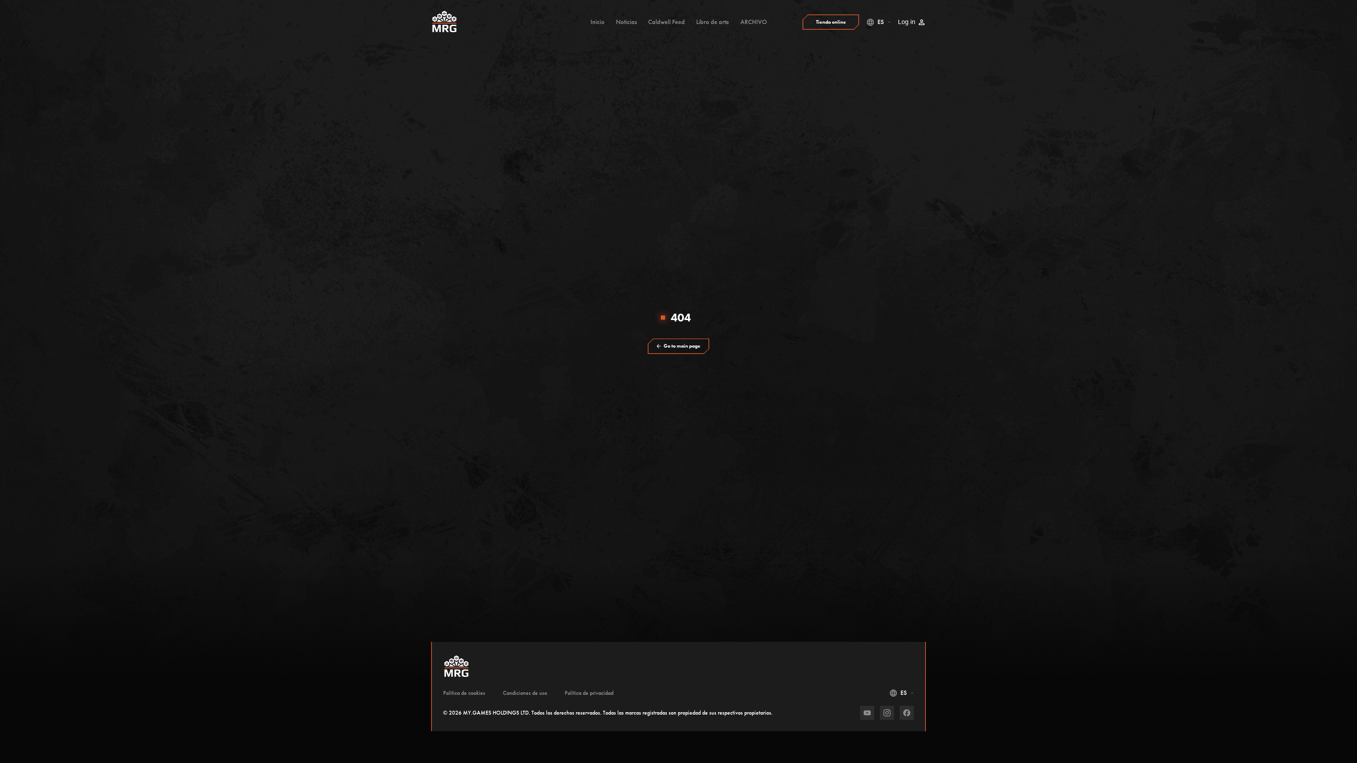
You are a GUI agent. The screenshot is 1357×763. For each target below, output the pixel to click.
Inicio (598, 22)
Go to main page (682, 346)
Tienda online (831, 22)
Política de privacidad (589, 693)
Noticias (626, 22)
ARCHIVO (753, 22)
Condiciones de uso (525, 693)
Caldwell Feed (666, 22)
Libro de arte (712, 22)
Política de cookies (464, 693)
